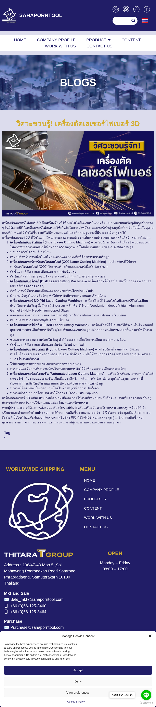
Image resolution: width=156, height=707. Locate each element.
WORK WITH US (60, 46)
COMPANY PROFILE (56, 40)
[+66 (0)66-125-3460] (6, 606)
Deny (78, 681)
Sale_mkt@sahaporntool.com (34, 599)
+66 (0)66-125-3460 (28, 606)
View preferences (78, 692)
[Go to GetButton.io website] (146, 703)
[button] (150, 636)
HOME (20, 40)
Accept (78, 670)
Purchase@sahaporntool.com (34, 627)
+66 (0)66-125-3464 (28, 612)
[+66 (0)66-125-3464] (6, 612)
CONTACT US (99, 46)
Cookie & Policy (76, 701)
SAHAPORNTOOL (40, 15)
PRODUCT (96, 40)
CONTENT (131, 40)
